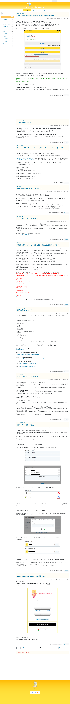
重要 (18, 243)
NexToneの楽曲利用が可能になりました (29, 188)
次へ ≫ (61, 647)
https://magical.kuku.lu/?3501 (22, 234)
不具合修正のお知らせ (24, 122)
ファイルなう (20, 120)
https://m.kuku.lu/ (20, 349)
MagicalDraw (20, 13)
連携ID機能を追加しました (25, 425)
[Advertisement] (7, 69)
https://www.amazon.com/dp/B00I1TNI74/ (30, 364)
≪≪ (18, 647)
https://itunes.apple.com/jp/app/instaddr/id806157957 (27, 354)
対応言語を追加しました (24, 310)
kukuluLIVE (20, 145)
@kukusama (19, 296)
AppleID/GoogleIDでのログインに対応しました (32, 576)
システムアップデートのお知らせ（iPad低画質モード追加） (35, 15)
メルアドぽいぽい (21, 308)
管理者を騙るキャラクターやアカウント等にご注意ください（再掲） (38, 245)
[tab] (7, 17)
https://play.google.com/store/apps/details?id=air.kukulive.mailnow (30, 358)
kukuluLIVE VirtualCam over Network (25, 159)
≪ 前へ (23, 647)
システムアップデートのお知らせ (27, 218)
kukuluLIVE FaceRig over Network (25, 158)
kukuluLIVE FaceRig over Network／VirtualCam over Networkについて (40, 148)
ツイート (66, 95)
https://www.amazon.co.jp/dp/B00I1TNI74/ (28, 363)
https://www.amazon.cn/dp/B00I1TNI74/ (27, 366)
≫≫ (66, 647)
